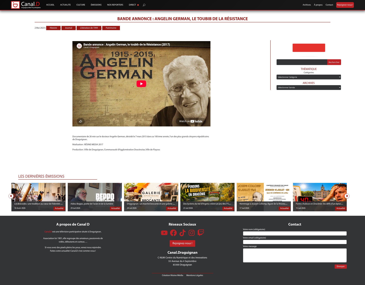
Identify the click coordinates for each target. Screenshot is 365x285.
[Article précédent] (11, 196)
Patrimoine (111, 28)
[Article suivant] (346, 196)
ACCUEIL (50, 5)
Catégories (309, 73)
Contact (329, 5)
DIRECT (132, 5)
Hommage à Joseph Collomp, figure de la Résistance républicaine (270, 204)
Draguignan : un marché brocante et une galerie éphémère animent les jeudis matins (167, 204)
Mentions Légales (194, 275)
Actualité (59, 208)
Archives (307, 5)
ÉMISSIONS (96, 5)
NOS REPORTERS (115, 5)
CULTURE (80, 5)
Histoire (53, 28)
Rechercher (334, 62)
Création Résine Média (172, 275)
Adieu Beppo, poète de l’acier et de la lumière (92, 204)
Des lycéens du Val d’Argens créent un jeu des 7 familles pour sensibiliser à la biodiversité (224, 204)
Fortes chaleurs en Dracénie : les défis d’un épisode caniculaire (325, 204)
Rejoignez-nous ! (345, 5)
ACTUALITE (65, 5)
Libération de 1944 (89, 28)
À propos (318, 5)
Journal (68, 28)
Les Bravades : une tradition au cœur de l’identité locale (40, 204)
